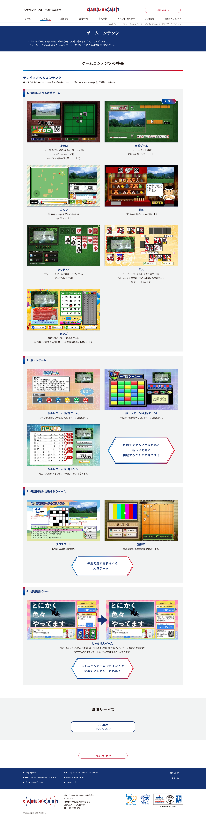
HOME (111, 24)
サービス (121, 24)
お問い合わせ (162, 10)
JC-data (132, 24)
